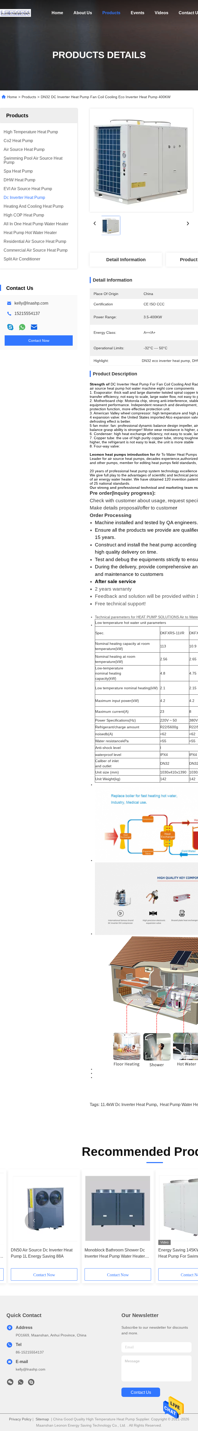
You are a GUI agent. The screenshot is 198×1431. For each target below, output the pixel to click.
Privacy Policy (20, 1419)
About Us (82, 13)
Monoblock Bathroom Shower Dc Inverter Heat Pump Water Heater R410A (115, 1253)
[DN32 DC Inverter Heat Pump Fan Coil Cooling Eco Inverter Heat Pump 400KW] (141, 160)
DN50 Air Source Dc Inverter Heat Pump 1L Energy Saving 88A (41, 1253)
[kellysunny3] (31, 1383)
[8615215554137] (20, 1383)
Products (111, 13)
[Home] (15, 13)
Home (57, 13)
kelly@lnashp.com (31, 303)
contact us (141, 1392)
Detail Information (126, 259)
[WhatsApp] (22, 327)
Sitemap (42, 1419)
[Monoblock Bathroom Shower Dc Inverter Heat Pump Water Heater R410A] (118, 1208)
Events (137, 13)
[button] (34, 1220)
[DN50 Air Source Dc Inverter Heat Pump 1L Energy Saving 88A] (44, 1208)
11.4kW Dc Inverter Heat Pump (129, 1104)
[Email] (34, 327)
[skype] (10, 327)
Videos (161, 13)
